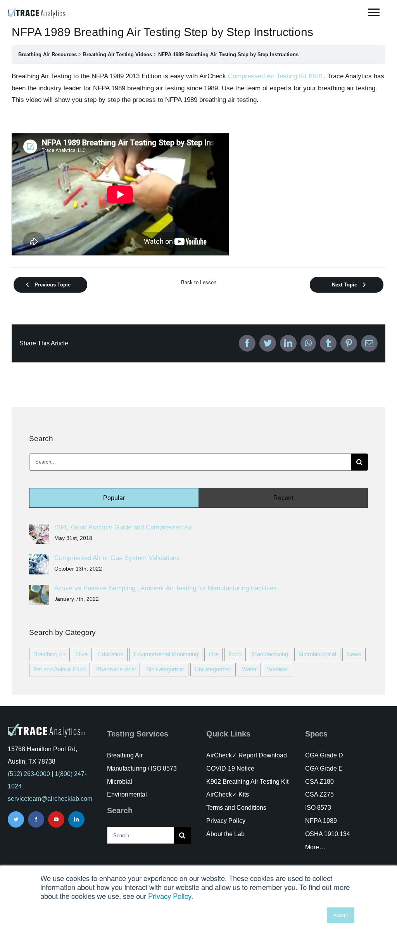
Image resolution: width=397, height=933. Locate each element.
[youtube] (56, 819)
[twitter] (16, 819)
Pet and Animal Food (59, 669)
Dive (82, 654)
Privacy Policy (169, 896)
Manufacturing (270, 654)
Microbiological (317, 654)
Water (249, 669)
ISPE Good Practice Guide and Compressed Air (123, 527)
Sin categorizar (165, 669)
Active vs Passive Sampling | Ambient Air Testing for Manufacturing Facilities (165, 588)
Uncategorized (213, 669)
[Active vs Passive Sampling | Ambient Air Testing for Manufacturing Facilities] (39, 590)
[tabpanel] (198, 165)
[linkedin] (76, 819)
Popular (114, 498)
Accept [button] (340, 915)
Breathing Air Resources (47, 54)
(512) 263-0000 (29, 774)
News (354, 654)
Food (235, 654)
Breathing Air (49, 654)
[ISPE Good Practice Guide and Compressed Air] (39, 529)
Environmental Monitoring (166, 654)
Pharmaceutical (116, 669)
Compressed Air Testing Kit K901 (275, 76)
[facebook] (36, 819)
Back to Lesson (198, 282)
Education (110, 654)
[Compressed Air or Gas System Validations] (39, 560)
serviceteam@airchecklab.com (50, 798)
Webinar (277, 669)
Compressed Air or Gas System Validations (117, 558)
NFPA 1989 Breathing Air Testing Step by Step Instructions (228, 54)
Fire (213, 654)
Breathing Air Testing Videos (117, 54)
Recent (283, 498)
